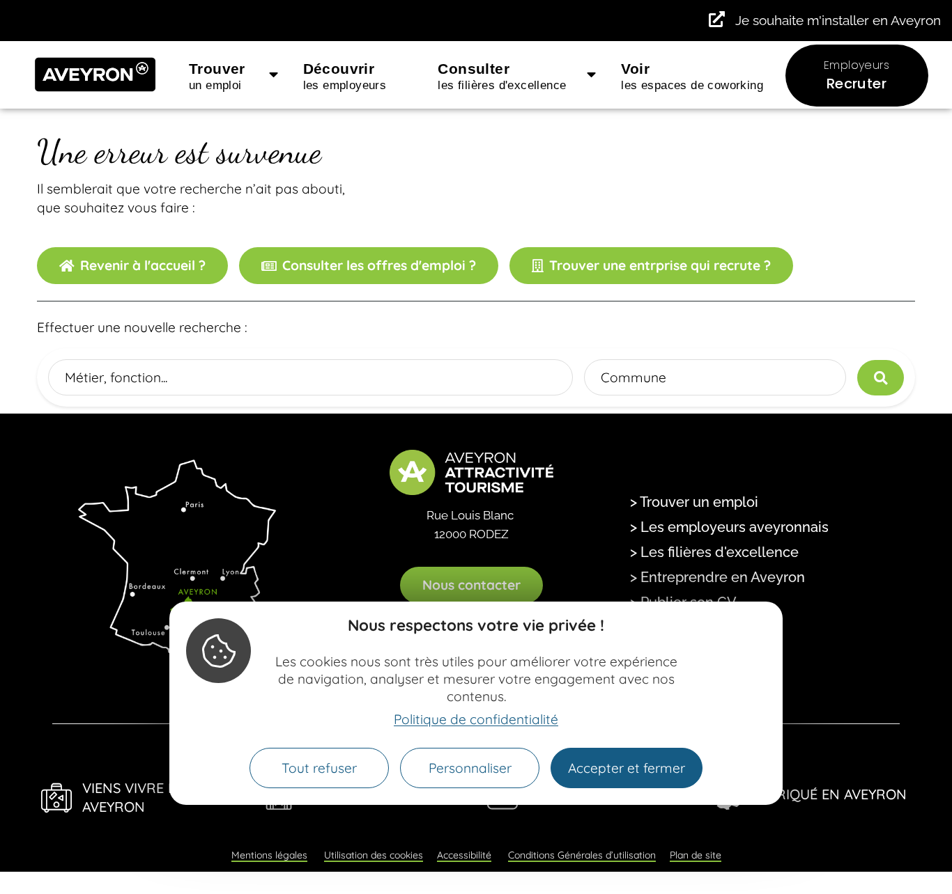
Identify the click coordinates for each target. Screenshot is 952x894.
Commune (633, 377)
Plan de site (695, 855)
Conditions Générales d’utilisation (582, 855)
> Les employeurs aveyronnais (729, 527)
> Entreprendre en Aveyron (717, 577)
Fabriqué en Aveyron (829, 794)
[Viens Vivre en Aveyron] (56, 798)
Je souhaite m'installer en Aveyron (838, 20)
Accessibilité (464, 855)
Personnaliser (470, 768)
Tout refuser (319, 768)
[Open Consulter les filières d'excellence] (591, 75)
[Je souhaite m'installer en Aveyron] (717, 19)
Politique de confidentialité (476, 719)
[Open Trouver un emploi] (273, 75)
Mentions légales (269, 855)
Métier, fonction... (116, 377)
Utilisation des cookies (373, 855)
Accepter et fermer (626, 768)
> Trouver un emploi (694, 502)
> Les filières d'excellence (714, 552)
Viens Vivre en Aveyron (134, 797)
